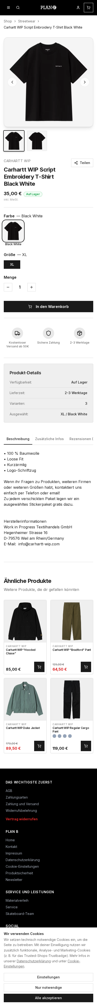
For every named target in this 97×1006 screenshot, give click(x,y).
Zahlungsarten (17, 797)
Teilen (85, 163)
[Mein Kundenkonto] (78, 7)
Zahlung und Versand (22, 804)
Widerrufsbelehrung (21, 810)
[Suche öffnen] (18, 7)
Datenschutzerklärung (34, 961)
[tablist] (48, 439)
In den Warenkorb (52, 306)
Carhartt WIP (17, 161)
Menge (10, 277)
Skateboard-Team (20, 914)
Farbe (23, 216)
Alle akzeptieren (48, 998)
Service (12, 907)
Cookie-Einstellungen (22, 866)
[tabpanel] (48, 498)
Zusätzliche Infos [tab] (49, 439)
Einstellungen (48, 977)
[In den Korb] (39, 667)
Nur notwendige (48, 987)
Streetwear (26, 21)
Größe (15, 254)
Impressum (14, 853)
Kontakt (11, 847)
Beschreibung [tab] (18, 439)
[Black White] (13, 231)
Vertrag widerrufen (22, 819)
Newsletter (14, 880)
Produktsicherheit (19, 873)
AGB (9, 791)
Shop (8, 21)
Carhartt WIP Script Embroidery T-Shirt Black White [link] (43, 27)
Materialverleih (17, 900)
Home (10, 840)
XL (12, 264)
